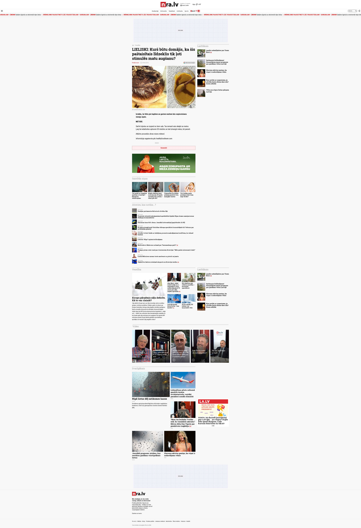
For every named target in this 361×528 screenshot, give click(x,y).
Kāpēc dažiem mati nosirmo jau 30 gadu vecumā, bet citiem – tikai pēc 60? (155, 195)
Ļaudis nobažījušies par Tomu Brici (217, 51)
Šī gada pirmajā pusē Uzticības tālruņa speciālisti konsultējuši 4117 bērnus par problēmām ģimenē (166, 228)
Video (136, 326)
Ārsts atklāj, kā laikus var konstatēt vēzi (187, 306)
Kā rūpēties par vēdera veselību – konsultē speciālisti (188, 285)
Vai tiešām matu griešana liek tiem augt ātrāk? (186, 195)
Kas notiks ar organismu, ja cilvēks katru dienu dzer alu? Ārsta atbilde (217, 82)
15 (138, 251)
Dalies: (157, 143)
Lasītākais (202, 46)
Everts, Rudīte (184, 5)
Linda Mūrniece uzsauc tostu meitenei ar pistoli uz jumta (158, 256)
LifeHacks (180, 11)
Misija (143, 521)
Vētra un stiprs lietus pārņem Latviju (217, 91)
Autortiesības (169, 521)
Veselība (137, 45)
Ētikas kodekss (176, 521)
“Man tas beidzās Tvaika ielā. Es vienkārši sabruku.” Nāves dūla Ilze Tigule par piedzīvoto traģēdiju (183, 422)
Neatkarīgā (155, 11)
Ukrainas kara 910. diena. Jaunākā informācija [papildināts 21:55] (161, 222)
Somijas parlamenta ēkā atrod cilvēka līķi (153, 211)
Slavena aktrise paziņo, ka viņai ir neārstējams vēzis (216, 71)
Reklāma (139, 521)
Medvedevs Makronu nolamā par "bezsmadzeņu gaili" (157, 245)
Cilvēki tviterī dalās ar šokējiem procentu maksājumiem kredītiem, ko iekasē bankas (165, 234)
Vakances (183, 521)
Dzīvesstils (163, 11)
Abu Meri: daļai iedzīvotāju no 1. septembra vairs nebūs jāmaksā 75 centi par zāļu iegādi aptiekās (173, 287)
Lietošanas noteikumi (160, 521)
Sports (186, 11)
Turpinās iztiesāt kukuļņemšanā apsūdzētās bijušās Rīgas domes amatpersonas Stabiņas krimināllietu (166, 217)
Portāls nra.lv (135, 62)
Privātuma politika (150, 521)
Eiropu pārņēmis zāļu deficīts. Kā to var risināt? (148, 299)
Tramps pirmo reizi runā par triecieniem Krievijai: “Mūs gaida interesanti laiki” (166, 250)
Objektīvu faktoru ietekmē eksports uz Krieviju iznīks (157, 262)
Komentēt (164, 148)
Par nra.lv (134, 521)
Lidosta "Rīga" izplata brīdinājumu (150, 239)
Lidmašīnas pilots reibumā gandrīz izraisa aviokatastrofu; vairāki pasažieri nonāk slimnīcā (183, 393)
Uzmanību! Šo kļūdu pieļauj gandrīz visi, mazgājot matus (171, 195)
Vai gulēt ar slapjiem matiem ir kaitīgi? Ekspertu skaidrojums (139, 195)
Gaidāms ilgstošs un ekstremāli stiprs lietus (53, 15)
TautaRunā (172, 11)
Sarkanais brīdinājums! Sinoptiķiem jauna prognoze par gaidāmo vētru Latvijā (217, 62)
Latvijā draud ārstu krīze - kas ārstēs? (173, 306)
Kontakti (188, 521)
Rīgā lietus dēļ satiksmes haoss (149, 398)
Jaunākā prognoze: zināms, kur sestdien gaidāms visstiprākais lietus (146, 455)
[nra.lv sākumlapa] (169, 4)
